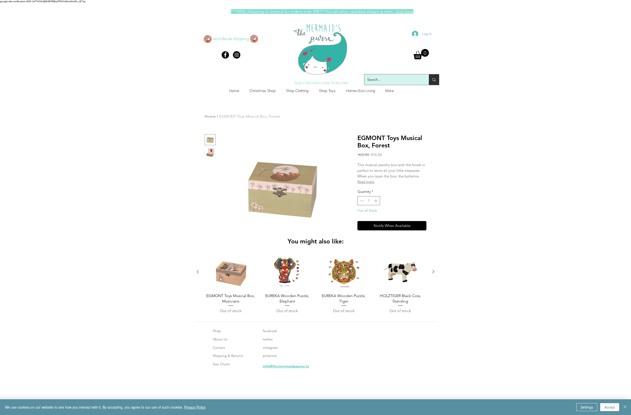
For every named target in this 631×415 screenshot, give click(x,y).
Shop (217, 331)
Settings (586, 407)
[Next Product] (433, 272)
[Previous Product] (198, 272)
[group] (315, 284)
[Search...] (434, 79)
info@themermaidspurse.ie (286, 366)
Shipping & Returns (228, 355)
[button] (421, 54)
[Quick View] (231, 272)
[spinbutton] (368, 200)
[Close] (625, 407)
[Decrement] (361, 200)
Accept (609, 407)
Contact (219, 347)
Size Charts (221, 364)
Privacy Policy (195, 407)
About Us (220, 339)
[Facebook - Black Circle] (225, 55)
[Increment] (376, 200)
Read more (365, 181)
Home (210, 116)
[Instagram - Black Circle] (236, 55)
